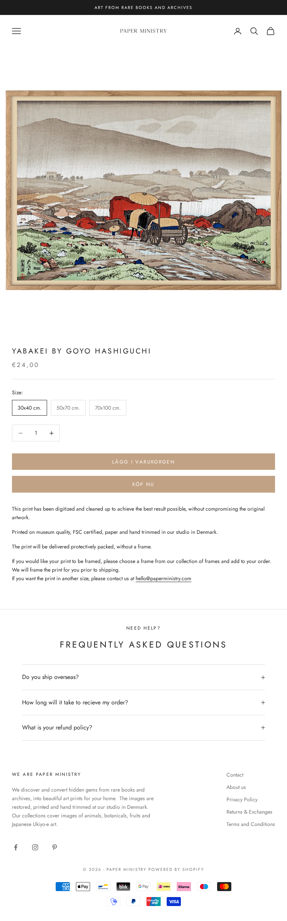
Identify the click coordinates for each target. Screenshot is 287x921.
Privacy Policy (241, 799)
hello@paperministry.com (163, 578)
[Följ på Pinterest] (54, 847)
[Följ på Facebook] (15, 847)
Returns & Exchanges (249, 812)
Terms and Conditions (250, 824)
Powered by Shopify (176, 869)
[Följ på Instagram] (35, 847)
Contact (234, 774)
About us (236, 787)
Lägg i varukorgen (143, 461)
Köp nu (143, 484)
